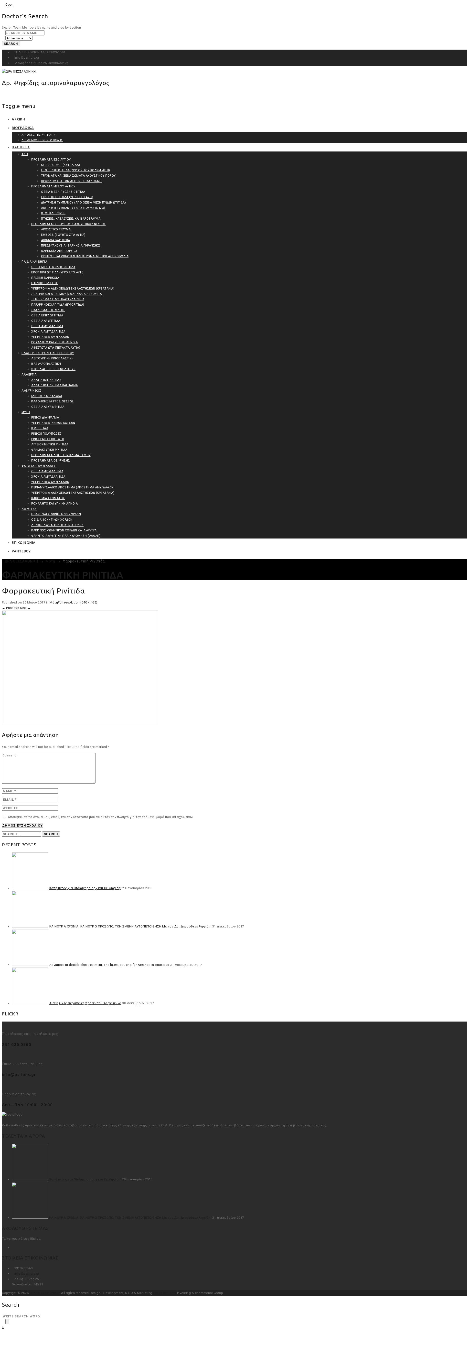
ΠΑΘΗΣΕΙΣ (21, 147)
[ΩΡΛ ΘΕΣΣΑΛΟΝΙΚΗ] (19, 71)
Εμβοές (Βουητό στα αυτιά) (63, 235)
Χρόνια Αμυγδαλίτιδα (48, 331)
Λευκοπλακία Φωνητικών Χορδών (57, 525)
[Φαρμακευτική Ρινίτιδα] (80, 723)
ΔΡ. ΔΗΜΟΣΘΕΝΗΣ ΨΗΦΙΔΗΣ (42, 140)
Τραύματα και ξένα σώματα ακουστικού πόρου (78, 175)
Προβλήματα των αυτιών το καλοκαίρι (71, 181)
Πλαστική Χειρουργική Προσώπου (47, 353)
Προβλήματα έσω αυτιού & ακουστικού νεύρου (68, 224)
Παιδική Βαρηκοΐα (45, 278)
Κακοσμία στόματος (48, 498)
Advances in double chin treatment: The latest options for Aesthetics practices (109, 965)
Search (11, 43)
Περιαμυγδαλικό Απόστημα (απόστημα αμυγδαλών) (73, 487)
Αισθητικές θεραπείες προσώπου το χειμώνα (85, 1003)
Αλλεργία (28, 374)
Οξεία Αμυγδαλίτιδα (47, 326)
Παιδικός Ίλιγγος (44, 283)
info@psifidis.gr (26, 1273)
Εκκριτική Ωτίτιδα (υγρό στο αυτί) (67, 197)
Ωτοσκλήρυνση (53, 213)
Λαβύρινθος (31, 390)
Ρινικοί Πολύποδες (46, 433)
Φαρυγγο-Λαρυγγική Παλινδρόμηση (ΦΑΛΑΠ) (65, 536)
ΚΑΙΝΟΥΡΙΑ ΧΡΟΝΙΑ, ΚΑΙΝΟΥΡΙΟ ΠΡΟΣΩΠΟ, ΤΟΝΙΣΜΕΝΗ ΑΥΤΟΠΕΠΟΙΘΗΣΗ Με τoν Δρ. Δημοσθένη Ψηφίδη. (130, 926)
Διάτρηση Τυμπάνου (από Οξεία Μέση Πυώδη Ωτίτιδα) (83, 202)
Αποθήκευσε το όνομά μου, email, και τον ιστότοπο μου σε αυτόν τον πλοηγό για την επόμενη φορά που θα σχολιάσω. (101, 817)
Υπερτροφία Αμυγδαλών (50, 337)
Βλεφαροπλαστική (46, 364)
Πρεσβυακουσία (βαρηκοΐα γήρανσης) (70, 245)
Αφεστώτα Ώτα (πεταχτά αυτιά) (55, 347)
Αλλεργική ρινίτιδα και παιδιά (54, 385)
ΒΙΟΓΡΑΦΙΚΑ (23, 128)
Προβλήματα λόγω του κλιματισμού (61, 455)
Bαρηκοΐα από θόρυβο (59, 251)
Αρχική (18, 119)
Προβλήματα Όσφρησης (50, 460)
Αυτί (24, 154)
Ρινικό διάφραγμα (45, 417)
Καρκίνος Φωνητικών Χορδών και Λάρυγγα (64, 530)
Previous (10, 608)
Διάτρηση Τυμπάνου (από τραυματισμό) (73, 208)
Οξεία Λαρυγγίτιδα (45, 321)
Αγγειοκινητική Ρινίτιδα (49, 444)
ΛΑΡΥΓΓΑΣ (29, 509)
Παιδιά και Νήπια (34, 261)
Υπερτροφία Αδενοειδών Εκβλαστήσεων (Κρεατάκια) (72, 288)
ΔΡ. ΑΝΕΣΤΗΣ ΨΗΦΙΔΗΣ (38, 135)
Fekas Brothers (164, 1293)
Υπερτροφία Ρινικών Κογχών (53, 423)
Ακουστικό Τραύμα (56, 229)
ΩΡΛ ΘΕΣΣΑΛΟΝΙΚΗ (45, 1293)
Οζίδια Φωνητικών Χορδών (52, 519)
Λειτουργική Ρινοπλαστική (52, 358)
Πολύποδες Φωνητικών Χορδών (56, 514)
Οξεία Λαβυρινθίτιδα (47, 407)
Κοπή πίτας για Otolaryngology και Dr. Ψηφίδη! (85, 888)
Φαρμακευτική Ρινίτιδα (49, 450)
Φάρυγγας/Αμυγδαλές (38, 466)
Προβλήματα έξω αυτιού (51, 159)
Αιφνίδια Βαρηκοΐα (55, 240)
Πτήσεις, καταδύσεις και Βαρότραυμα (70, 218)
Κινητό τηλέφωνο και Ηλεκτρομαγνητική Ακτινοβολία (84, 256)
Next (25, 608)
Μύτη (25, 412)
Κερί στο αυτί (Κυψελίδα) (60, 165)
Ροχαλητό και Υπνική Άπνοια (54, 342)
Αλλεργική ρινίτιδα (46, 380)
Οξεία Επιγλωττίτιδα (47, 315)
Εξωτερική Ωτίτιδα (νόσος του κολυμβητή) (75, 170)
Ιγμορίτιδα (39, 428)
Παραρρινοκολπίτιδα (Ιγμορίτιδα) (57, 304)
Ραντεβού (21, 551)
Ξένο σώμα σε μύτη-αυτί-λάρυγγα (57, 299)
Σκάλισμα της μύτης (48, 310)
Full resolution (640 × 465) (77, 602)
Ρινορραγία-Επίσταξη (47, 439)
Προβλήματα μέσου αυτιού (53, 186)
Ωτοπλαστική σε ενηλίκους (53, 369)
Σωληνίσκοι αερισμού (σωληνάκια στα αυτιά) (67, 294)
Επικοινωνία (24, 543)
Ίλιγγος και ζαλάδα (46, 396)
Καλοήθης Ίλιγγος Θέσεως (52, 401)
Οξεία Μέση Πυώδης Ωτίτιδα (63, 192)
